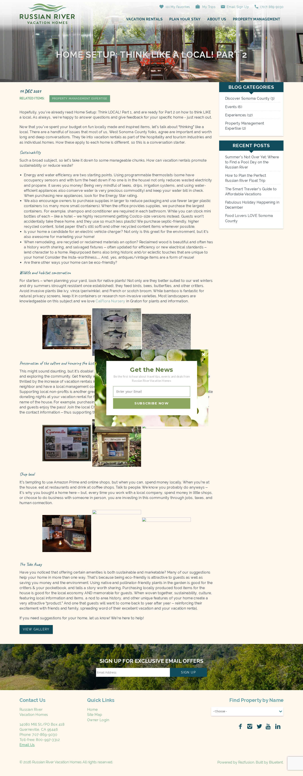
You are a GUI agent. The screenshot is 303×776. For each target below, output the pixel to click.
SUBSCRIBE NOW (151, 403)
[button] (151, 369)
